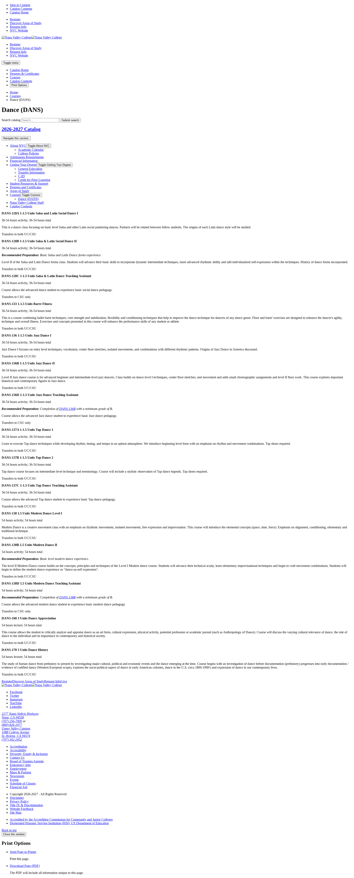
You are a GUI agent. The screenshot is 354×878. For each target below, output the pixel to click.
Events (14, 779)
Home (14, 92)
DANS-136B (67, 409)
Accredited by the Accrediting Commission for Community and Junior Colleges (61, 819)
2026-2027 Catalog (21, 129)
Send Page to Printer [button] (23, 852)
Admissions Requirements (27, 157)
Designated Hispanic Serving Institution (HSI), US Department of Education (59, 823)
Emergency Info (20, 765)
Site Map (16, 812)
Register (15, 19)
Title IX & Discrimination (26, 805)
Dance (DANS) (28, 199)
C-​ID (21, 176)
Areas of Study (19, 191)
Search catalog (11, 120)
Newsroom (17, 776)
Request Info (18, 26)
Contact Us (17, 757)
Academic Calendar (31, 149)
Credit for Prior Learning (34, 180)
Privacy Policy (19, 801)
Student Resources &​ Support (29, 183)
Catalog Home (19, 12)
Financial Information (24, 161)
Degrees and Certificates (25, 187)
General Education (30, 169)
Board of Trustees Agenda (27, 761)
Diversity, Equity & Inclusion (29, 754)
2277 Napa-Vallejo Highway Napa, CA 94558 (20, 715)
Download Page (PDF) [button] (25, 866)
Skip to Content (20, 5)
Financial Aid (18, 787)
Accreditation (18, 746)
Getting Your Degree (23, 164)
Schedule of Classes (23, 783)
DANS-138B (67, 597)
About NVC (18, 145)
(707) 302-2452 (12, 739)
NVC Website (19, 30)
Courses (15, 77)
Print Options (19, 85)
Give (64, 681)
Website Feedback (21, 809)
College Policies (28, 153)
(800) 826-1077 (12, 725)
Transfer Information (31, 172)
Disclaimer (17, 798)
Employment (18, 768)
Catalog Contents (21, 8)
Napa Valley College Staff (27, 202)
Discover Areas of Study (26, 23)
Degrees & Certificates (24, 73)
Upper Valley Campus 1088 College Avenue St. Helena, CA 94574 (16, 732)
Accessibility (18, 750)
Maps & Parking (20, 772)
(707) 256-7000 (12, 721)
